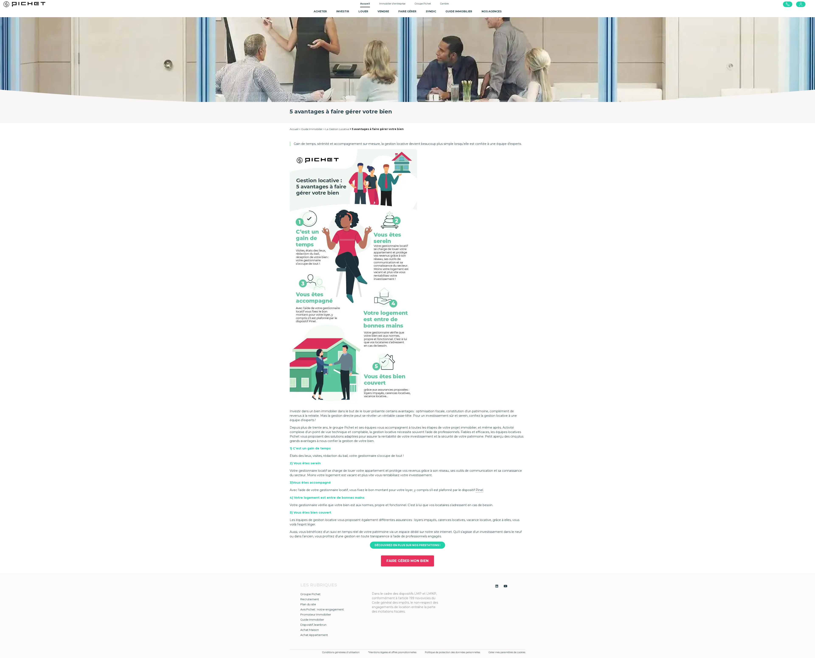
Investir (342, 11)
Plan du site (308, 604)
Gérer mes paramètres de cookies (507, 652)
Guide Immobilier (312, 129)
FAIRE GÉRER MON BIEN (407, 561)
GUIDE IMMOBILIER (458, 11)
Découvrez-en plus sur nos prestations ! (407, 545)
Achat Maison (309, 629)
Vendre (383, 11)
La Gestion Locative (337, 129)
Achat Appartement (314, 635)
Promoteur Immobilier (315, 614)
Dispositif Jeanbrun (313, 624)
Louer (363, 11)
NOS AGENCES (492, 11)
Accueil (365, 3)
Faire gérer (407, 11)
